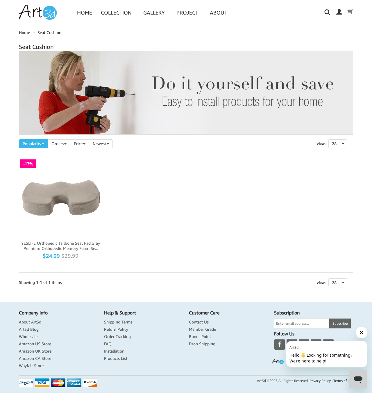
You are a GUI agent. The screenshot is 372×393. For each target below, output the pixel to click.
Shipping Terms (118, 322)
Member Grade (202, 329)
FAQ (108, 343)
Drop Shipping (202, 343)
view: (321, 282)
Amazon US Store (35, 343)
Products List (115, 358)
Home (84, 12)
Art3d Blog (29, 329)
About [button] (218, 12)
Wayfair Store (31, 365)
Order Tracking (117, 336)
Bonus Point (200, 336)
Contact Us (199, 322)
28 (334, 282)
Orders (57, 143)
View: (321, 143)
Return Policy (116, 329)
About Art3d (30, 322)
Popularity (32, 143)
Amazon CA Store (35, 358)
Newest (99, 143)
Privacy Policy (320, 380)
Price (78, 143)
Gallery (154, 12)
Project (187, 12)
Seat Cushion (49, 32)
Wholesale (28, 336)
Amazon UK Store (35, 351)
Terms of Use (343, 380)
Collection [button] (116, 12)
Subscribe (340, 323)
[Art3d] (38, 12)
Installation (114, 351)
